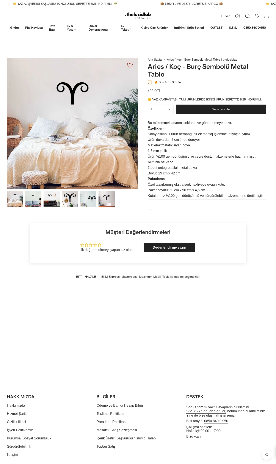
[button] (14, 28)
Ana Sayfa (155, 59)
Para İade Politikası (111, 422)
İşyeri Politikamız (20, 430)
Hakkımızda (16, 405)
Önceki (7, 123)
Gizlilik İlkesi (16, 422)
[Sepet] (266, 16)
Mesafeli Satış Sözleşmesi (117, 430)
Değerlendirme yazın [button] (169, 247)
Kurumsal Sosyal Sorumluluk (29, 438)
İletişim (12, 454)
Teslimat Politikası (110, 413)
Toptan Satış (106, 446)
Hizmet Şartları (18, 413)
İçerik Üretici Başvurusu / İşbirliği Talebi (127, 438)
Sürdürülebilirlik (19, 446)
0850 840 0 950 (216, 421)
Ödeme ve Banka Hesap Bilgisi (120, 405)
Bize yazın (194, 436)
